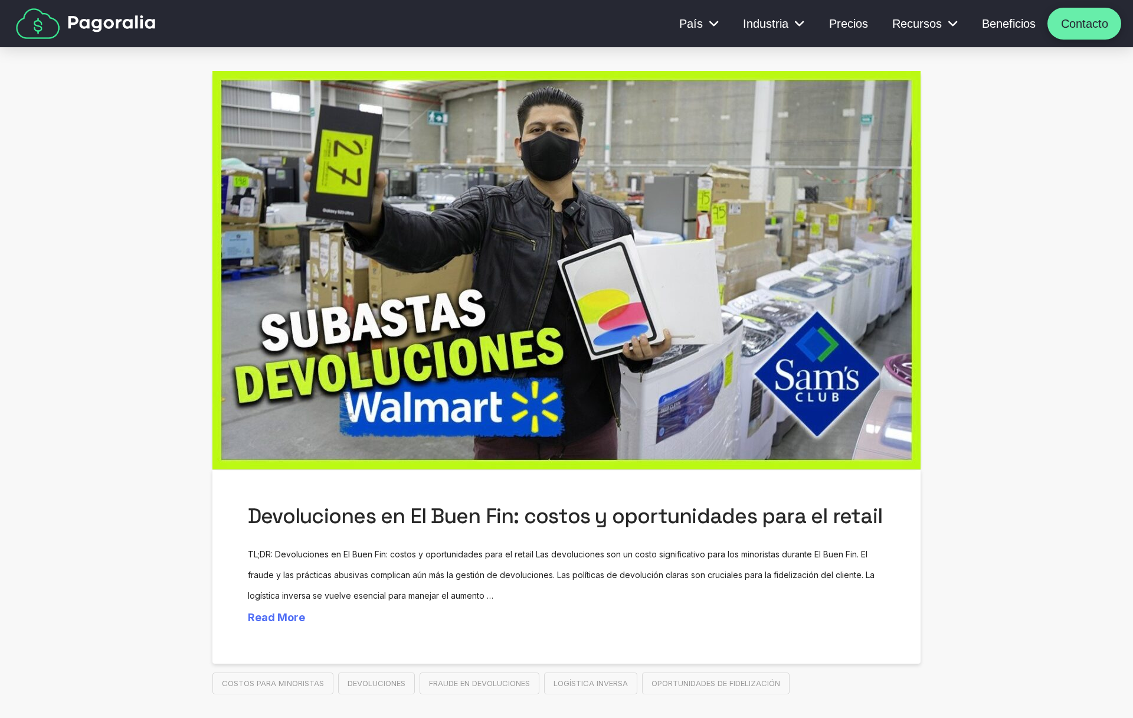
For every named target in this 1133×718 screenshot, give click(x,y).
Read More (276, 617)
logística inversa (591, 683)
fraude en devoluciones (479, 683)
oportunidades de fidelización (715, 683)
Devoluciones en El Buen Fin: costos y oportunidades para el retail (565, 516)
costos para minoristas (273, 683)
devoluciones (376, 683)
